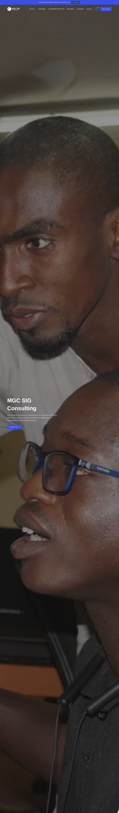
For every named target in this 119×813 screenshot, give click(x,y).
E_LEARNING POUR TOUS (56, 9)
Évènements (80, 9)
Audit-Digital (42, 9)
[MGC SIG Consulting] (13, 9)
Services (31, 9)
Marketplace (70, 9)
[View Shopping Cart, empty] (97, 9)
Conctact (89, 9)
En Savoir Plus (75, 2)
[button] (106, 9)
